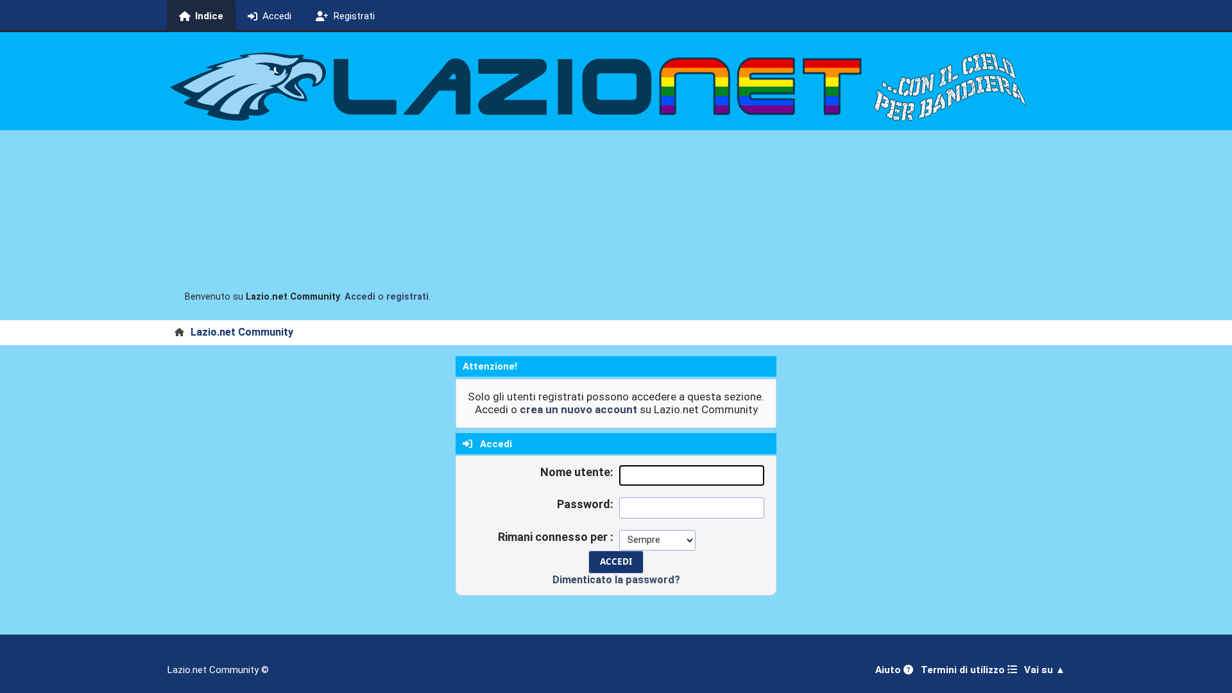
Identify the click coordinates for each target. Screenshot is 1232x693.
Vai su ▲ (1044, 670)
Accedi (360, 296)
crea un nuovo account (578, 409)
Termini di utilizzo (964, 670)
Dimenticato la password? (616, 580)
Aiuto (889, 670)
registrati (407, 296)
